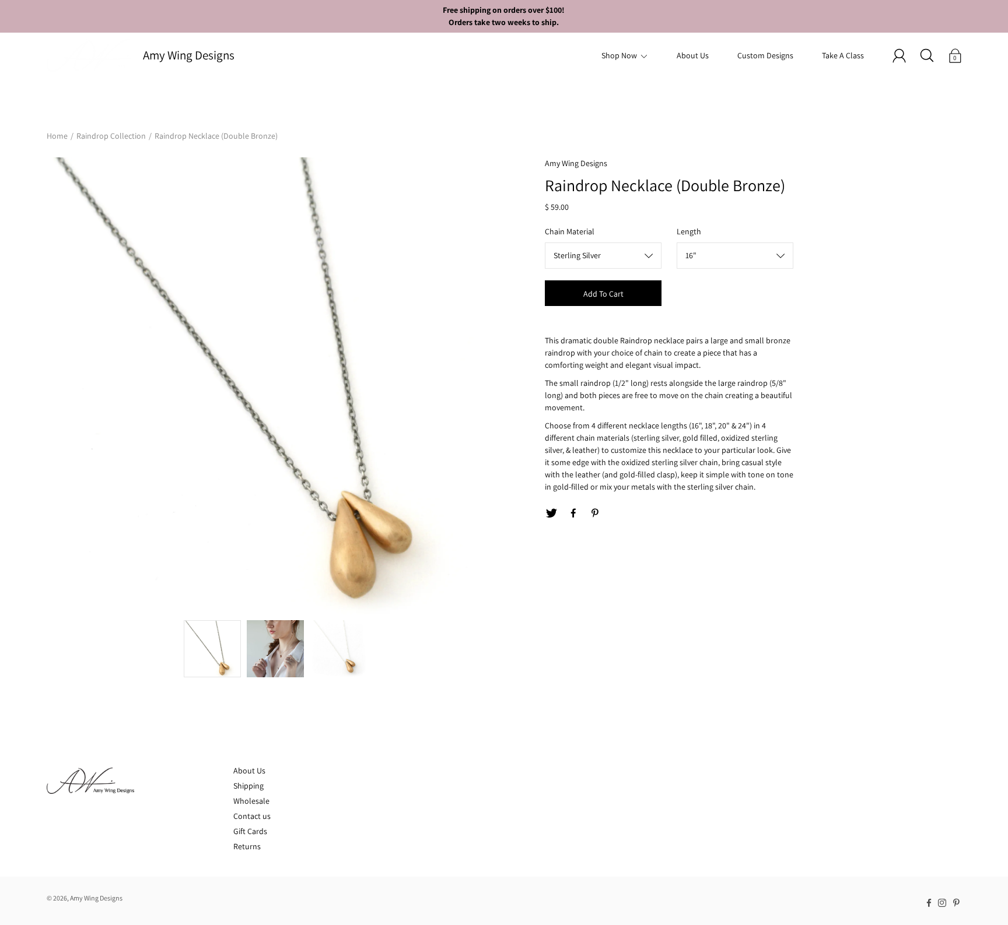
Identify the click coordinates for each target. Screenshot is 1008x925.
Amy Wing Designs (189, 55)
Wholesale (251, 801)
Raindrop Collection (111, 136)
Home (57, 136)
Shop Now (619, 55)
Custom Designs (765, 55)
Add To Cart (603, 294)
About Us (693, 55)
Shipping (248, 785)
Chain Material (569, 231)
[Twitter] (551, 513)
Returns (247, 846)
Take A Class (843, 55)
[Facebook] (573, 513)
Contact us (252, 816)
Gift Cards (250, 831)
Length (689, 231)
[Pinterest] (595, 513)
